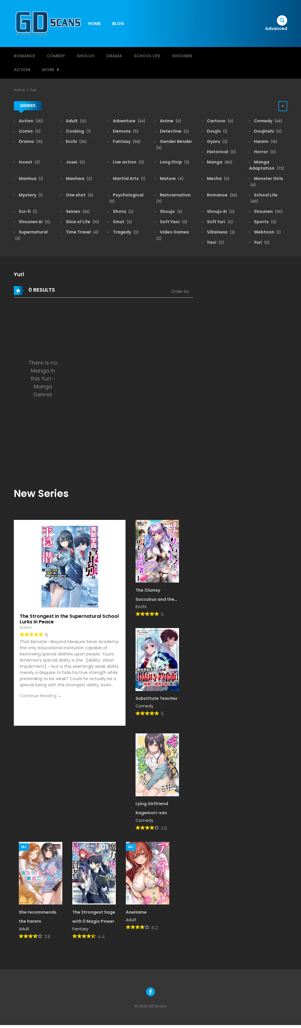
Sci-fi (27, 211)
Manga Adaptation (266, 165)
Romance (24, 56)
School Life (147, 56)
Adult (75, 121)
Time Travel (81, 232)
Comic (29, 131)
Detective (174, 131)
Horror (264, 152)
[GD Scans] (48, 23)
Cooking (78, 131)
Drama (114, 56)
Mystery (30, 195)
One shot (79, 195)
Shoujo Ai (220, 211)
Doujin (216, 131)
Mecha (217, 178)
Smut (122, 222)
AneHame (136, 912)
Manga (219, 162)
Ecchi (76, 141)
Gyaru (217, 141)
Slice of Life (82, 222)
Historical (221, 152)
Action (22, 70)
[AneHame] (147, 873)
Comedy (56, 56)
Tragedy (125, 232)
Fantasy (126, 141)
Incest (29, 162)
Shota (122, 211)
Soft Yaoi (173, 222)
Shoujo (86, 56)
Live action (128, 162)
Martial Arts (128, 178)
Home (19, 89)
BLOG (118, 23)
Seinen (77, 211)
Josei (75, 162)
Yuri (33, 89)
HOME (94, 23)
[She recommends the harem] (40, 873)
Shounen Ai (34, 222)
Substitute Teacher (157, 698)
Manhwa (78, 178)
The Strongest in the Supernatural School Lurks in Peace (69, 619)
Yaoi (215, 242)
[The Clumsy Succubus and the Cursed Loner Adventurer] (157, 551)
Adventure (128, 121)
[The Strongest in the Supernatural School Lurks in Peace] (69, 566)
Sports (264, 222)
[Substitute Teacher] (157, 659)
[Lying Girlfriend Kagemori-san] (157, 764)
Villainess (220, 232)
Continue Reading (38, 696)
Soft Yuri (219, 222)
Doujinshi (267, 131)
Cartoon (219, 121)
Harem (265, 141)
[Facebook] (150, 991)
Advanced (276, 28)
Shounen (182, 56)
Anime (170, 121)
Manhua (30, 178)
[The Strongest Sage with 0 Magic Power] (94, 873)
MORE (48, 70)
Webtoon (267, 232)
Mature (171, 178)
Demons (125, 131)
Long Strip (174, 162)
